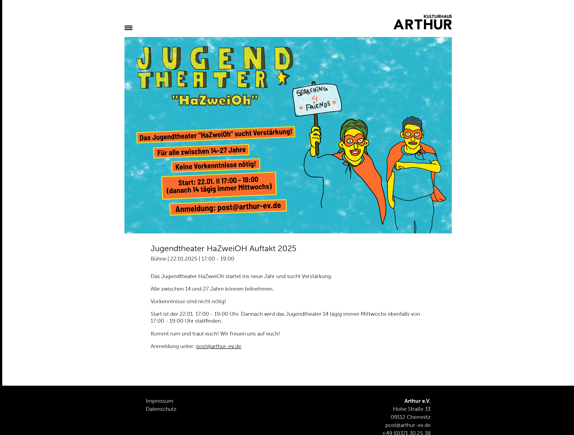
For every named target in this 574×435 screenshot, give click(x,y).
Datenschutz (161, 409)
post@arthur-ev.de (218, 346)
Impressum (159, 401)
